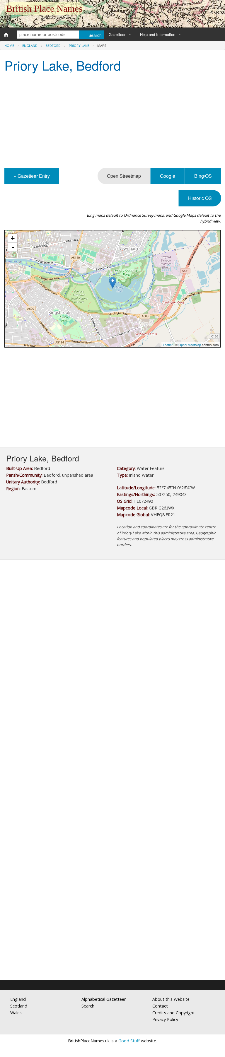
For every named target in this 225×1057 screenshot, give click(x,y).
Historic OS (200, 198)
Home (9, 45)
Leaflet (168, 344)
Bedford (53, 45)
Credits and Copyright (173, 1012)
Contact (160, 1006)
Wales (16, 1012)
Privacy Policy (165, 1019)
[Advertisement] (112, 121)
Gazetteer (117, 34)
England (30, 45)
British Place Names (44, 8)
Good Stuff (129, 1041)
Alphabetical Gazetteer (103, 999)
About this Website (171, 999)
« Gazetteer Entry (32, 175)
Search (87, 1006)
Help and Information (157, 34)
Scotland (18, 1006)
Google (167, 175)
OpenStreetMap (189, 344)
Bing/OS (203, 175)
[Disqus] (112, 739)
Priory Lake (79, 45)
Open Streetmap (124, 175)
